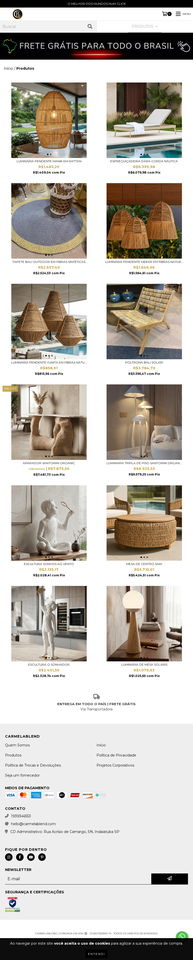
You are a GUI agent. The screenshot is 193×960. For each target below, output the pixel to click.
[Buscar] (90, 26)
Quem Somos (17, 745)
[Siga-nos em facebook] (20, 857)
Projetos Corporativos (115, 765)
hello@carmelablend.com (33, 824)
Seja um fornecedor (22, 775)
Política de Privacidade (116, 755)
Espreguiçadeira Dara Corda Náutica (144, 161)
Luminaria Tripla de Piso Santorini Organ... (144, 463)
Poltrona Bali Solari (144, 362)
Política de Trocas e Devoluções (33, 765)
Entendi (96, 954)
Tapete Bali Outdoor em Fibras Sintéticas (48, 262)
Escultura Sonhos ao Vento (49, 564)
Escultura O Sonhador (49, 664)
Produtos (13, 755)
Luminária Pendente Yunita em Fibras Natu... (49, 362)
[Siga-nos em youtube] (31, 857)
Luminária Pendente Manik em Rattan (49, 161)
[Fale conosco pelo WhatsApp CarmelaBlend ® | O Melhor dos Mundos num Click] (182, 936)
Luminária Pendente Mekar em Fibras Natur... (144, 262)
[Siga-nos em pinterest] (42, 857)
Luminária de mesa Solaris (144, 664)
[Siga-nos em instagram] (9, 857)
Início (8, 68)
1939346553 (21, 816)
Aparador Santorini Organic (49, 463)
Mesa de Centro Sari (144, 564)
